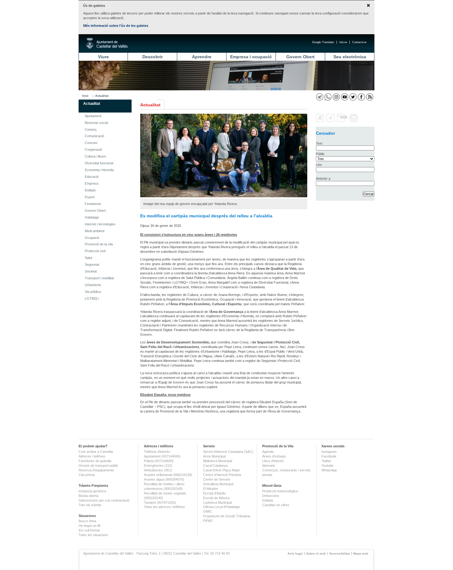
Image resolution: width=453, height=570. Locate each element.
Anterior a (323, 178)
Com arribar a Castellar (96, 451)
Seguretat (92, 264)
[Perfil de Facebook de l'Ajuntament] (361, 96)
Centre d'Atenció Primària (222, 475)
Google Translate (323, 42)
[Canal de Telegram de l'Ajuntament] (319, 96)
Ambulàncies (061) (158, 470)
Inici (342, 42)
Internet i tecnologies (100, 224)
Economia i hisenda (99, 170)
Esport (90, 197)
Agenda (268, 451)
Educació (92, 176)
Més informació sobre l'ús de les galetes (115, 25)
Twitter (326, 461)
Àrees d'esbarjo (274, 456)
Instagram (329, 451)
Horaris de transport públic (98, 465)
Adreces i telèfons (92, 456)
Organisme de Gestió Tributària (226, 516)
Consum (91, 143)
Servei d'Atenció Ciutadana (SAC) (228, 451)
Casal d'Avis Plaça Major (221, 470)
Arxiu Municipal (214, 456)
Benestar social (96, 123)
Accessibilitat (339, 553)
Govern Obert (300, 56)
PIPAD (208, 521)
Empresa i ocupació (251, 56)
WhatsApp (329, 470)
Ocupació (92, 238)
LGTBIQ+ (92, 298)
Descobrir (152, 56)
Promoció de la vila (99, 244)
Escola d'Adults (214, 493)
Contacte (358, 42)
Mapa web (360, 553)
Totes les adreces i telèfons (164, 507)
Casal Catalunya (215, 465)
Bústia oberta (88, 496)
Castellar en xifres (275, 505)
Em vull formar (89, 530)
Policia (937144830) (158, 461)
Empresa (91, 183)
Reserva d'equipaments (96, 470)
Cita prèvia (87, 475)
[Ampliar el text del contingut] (320, 121)
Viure (103, 56)
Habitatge (92, 217)
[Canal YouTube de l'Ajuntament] (344, 96)
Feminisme (93, 204)
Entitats (90, 190)
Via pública (93, 291)
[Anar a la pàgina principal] (107, 43)
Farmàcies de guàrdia (95, 461)
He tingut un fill (89, 525)
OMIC (207, 511)
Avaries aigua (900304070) (164, 479)
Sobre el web (316, 553)
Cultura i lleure (95, 156)
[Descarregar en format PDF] (343, 121)
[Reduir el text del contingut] (331, 121)
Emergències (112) (158, 465)
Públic (320, 154)
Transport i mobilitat (99, 278)
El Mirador (210, 488)
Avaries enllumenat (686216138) (168, 475)
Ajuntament (93, 116)
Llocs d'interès (273, 461)
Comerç (91, 129)
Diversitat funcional (99, 163)
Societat (91, 271)
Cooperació (93, 149)
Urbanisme (93, 285)
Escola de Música (216, 498)
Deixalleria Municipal (218, 484)
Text (319, 143)
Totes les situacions (93, 535)
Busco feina (87, 521)
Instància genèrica (92, 491)
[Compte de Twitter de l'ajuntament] (353, 96)
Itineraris (268, 465)
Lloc (319, 164)
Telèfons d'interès (157, 451)
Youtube (327, 465)
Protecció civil (95, 251)
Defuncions (270, 496)
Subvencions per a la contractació (104, 500)
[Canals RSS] (369, 96)
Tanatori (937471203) (160, 502)
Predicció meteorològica (280, 491)
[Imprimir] (354, 121)
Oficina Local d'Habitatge (221, 507)
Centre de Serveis (216, 479)
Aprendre (201, 56)
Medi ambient (94, 231)
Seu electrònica (349, 56)
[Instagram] (336, 96)
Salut (88, 258)
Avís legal (295, 553)
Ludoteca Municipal (217, 502)
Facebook (329, 456)
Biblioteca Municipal (217, 461)
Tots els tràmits (90, 505)
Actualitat (101, 95)
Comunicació (94, 136)
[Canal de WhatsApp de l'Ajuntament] (328, 96)
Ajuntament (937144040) (162, 456)
